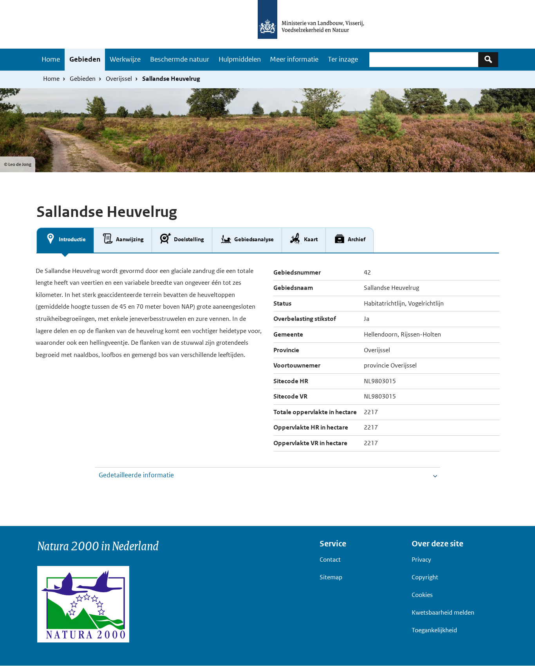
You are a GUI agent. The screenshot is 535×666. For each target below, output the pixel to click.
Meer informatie (294, 59)
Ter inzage (343, 59)
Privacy (421, 559)
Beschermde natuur (179, 59)
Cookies (422, 595)
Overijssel (119, 79)
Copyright (425, 577)
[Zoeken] (488, 59)
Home (51, 59)
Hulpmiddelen (240, 59)
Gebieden (84, 59)
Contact (330, 559)
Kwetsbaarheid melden (443, 612)
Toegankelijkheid (434, 630)
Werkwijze (125, 59)
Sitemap (331, 577)
